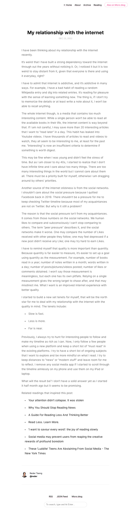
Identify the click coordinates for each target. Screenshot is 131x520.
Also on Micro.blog (116, 5)
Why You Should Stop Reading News (52, 407)
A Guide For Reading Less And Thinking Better (58, 415)
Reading (98, 5)
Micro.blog (77, 496)
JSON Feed (62, 496)
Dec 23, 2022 (65, 38)
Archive (87, 5)
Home (68, 5)
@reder (33, 476)
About (78, 5)
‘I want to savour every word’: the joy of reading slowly (63, 429)
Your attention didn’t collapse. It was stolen (56, 400)
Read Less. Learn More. (43, 422)
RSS (51, 496)
